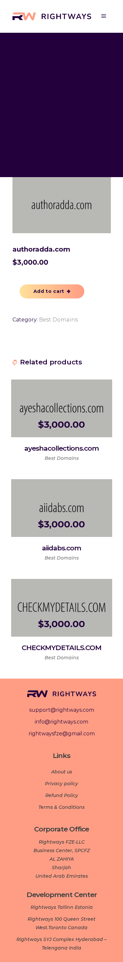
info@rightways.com (61, 722)
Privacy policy (61, 784)
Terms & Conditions (61, 807)
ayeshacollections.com (61, 448)
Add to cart (49, 291)
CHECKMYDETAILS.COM (61, 648)
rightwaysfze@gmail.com (62, 733)
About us (61, 772)
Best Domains (58, 320)
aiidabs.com (61, 548)
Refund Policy (61, 795)
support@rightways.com (61, 710)
